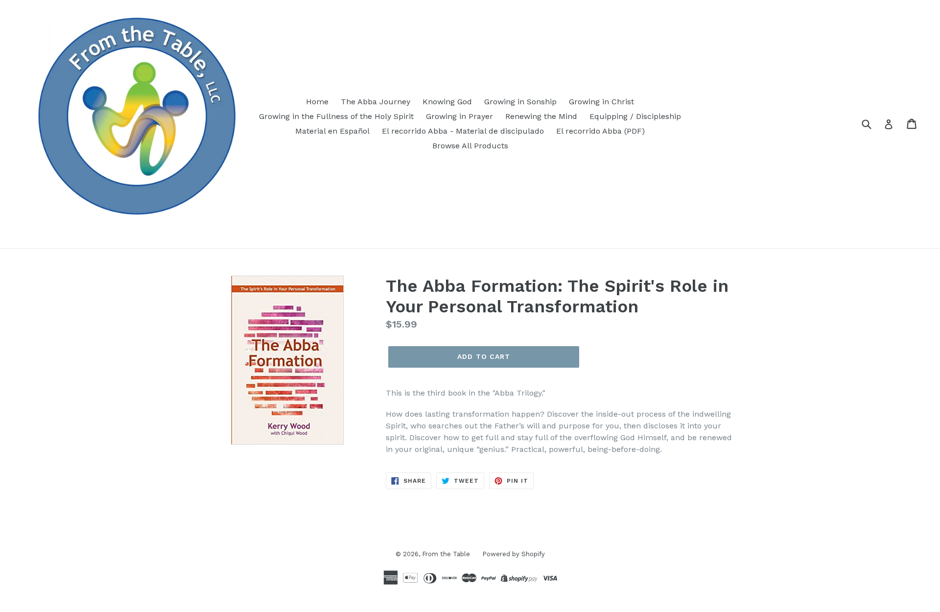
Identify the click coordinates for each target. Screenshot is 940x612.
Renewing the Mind (541, 116)
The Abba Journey (375, 101)
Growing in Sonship (520, 101)
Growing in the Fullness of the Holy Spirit (336, 116)
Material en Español (332, 131)
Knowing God (447, 101)
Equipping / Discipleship (635, 116)
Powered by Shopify (513, 554)
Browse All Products (470, 145)
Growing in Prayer (459, 116)
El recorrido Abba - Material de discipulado (463, 131)
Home (317, 101)
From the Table (446, 554)
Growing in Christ (601, 101)
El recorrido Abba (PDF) (600, 131)
